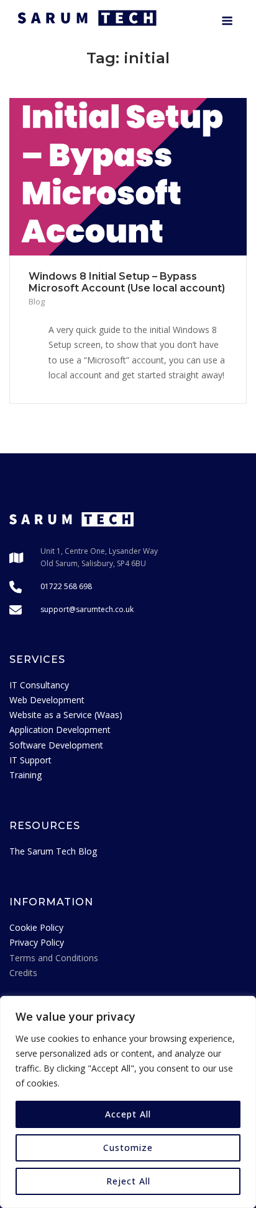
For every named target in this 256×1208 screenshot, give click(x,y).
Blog (37, 301)
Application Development (60, 729)
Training (25, 775)
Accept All (128, 1114)
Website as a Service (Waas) (65, 715)
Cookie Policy (36, 927)
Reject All (128, 1181)
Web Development (47, 700)
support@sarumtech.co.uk (87, 609)
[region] (128, 1102)
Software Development (56, 745)
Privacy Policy (36, 942)
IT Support (30, 760)
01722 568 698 (66, 586)
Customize (128, 1147)
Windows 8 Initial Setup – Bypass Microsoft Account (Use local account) (127, 282)
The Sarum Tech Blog (53, 851)
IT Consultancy (39, 685)
